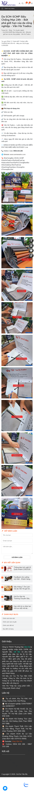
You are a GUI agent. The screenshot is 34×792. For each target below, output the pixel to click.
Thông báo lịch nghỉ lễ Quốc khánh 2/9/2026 (22, 568)
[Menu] (32, 3)
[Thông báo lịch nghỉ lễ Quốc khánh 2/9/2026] (8, 568)
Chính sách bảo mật (9, 618)
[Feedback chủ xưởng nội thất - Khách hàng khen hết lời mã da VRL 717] (8, 578)
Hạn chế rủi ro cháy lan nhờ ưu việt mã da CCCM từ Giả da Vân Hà (22, 609)
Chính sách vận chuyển (10, 622)
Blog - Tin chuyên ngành (16, 30)
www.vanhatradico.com (18, 154)
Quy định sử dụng (8, 629)
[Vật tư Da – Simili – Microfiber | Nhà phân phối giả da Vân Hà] (8, 3)
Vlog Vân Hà (17, 741)
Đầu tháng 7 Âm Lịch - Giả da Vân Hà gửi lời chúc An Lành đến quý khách (22, 590)
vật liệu (17, 652)
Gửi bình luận (17, 557)
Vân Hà (27, 647)
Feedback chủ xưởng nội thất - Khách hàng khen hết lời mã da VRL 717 (22, 580)
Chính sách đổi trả (8, 625)
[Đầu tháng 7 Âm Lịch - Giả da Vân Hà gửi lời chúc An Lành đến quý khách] (8, 588)
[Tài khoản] (19, 3)
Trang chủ (4, 30)
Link (26, 147)
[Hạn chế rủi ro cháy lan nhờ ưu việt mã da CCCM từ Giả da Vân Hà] (8, 607)
